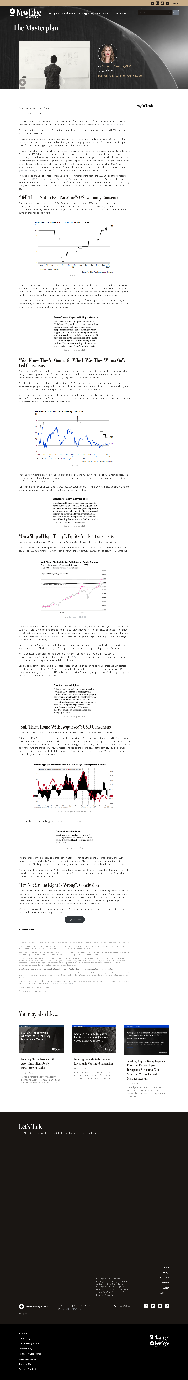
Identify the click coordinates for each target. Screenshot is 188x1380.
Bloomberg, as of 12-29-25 (77, 617)
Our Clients (67, 13)
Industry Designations (29, 1344)
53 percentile (78, 657)
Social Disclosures (27, 1359)
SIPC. (111, 1294)
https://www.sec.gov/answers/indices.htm (62, 983)
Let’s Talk (164, 1293)
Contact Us (120, 13)
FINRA (106, 1294)
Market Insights (108, 76)
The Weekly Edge (131, 76)
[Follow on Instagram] (146, 1306)
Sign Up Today (74, 919)
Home (166, 1267)
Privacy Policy (25, 1349)
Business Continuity (28, 1369)
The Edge (52, 13)
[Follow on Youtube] (160, 1306)
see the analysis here (45, 636)
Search (176, 13)
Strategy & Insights (88, 13)
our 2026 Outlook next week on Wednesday (47, 179)
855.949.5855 (124, 1306)
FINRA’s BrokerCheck (71, 1308)
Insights (165, 1283)
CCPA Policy (24, 1339)
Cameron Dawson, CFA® (116, 66)
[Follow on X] (167, 1306)
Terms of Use (25, 1364)
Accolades (24, 1333)
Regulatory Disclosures (30, 1354)
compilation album (114, 124)
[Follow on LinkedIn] (153, 1306)
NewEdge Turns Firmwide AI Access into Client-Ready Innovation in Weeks (37, 1063)
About (106, 13)
